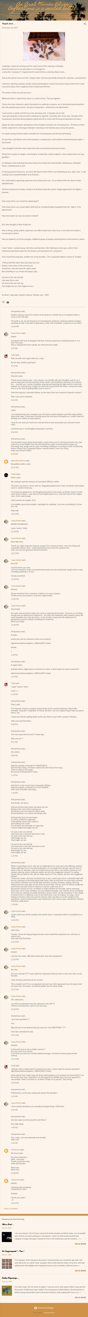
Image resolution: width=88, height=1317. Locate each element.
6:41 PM (14, 742)
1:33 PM (14, 655)
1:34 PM (14, 677)
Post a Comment (11, 1209)
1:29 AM (14, 1096)
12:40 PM (15, 599)
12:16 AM (15, 1059)
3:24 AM (14, 366)
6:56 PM (14, 756)
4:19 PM (14, 694)
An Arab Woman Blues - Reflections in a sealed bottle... (44, 6)
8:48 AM (14, 454)
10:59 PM (15, 1173)
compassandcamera (49, 1312)
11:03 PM (15, 942)
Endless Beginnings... (10, 1278)
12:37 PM (15, 553)
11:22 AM (15, 467)
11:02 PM (15, 920)
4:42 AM (14, 432)
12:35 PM (15, 532)
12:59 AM (15, 1083)
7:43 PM (14, 905)
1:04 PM (14, 1143)
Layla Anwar (16, 333)
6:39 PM (14, 724)
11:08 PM (15, 1009)
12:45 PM (15, 625)
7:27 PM (14, 856)
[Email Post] (7, 303)
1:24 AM (14, 348)
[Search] (84, 4)
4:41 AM (14, 400)
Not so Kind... (8, 1224)
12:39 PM (15, 579)
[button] (84, 24)
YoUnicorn (15, 1150)
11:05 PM (15, 960)
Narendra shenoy (18, 461)
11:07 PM (15, 990)
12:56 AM (15, 327)
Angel (13, 474)
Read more (80, 1244)
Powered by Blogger (45, 1308)
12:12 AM (15, 1035)
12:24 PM (15, 514)
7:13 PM (14, 775)
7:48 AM (14, 1127)
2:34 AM (14, 1110)
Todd (13, 355)
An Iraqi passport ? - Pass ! (13, 1251)
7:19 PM (14, 793)
